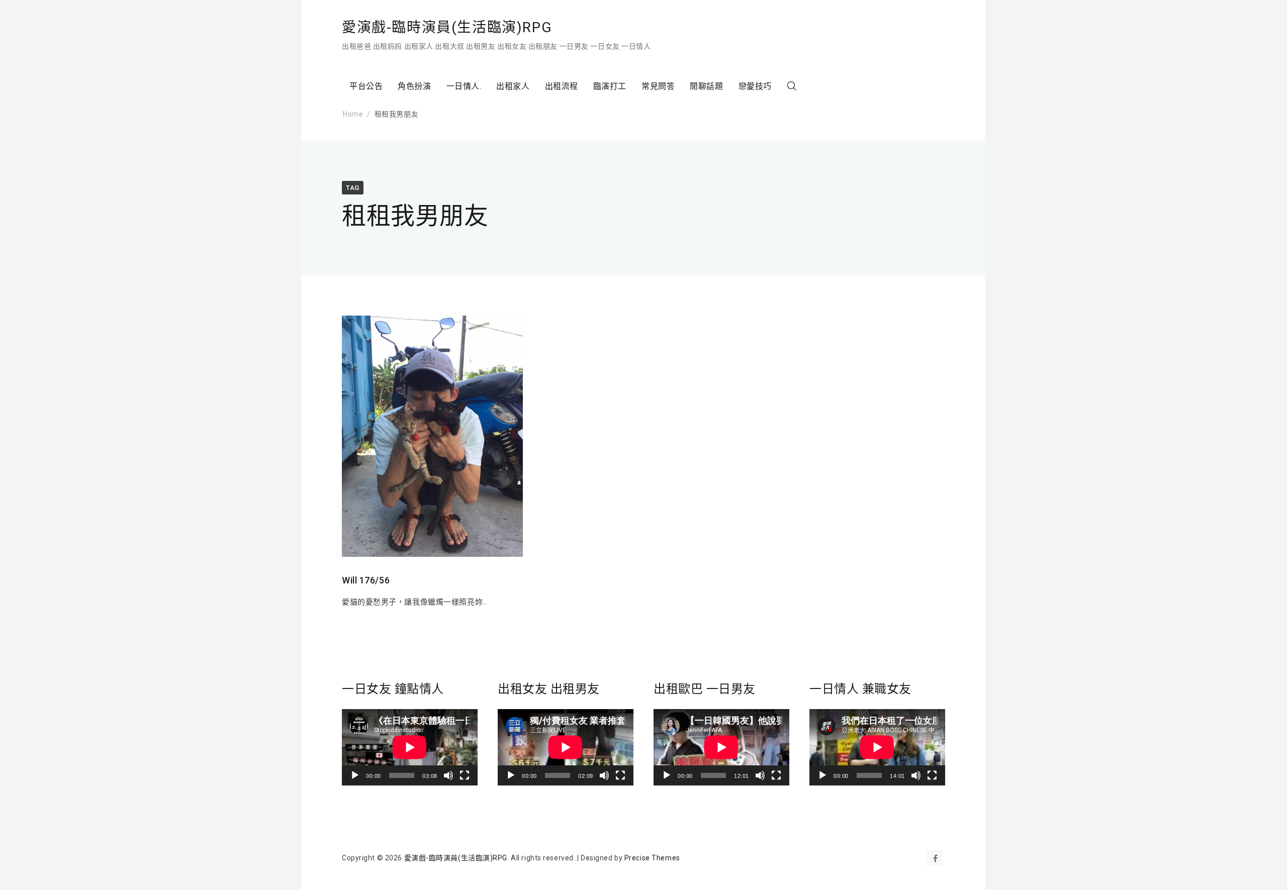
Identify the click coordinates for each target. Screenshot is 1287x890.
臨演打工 (609, 86)
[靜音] (448, 775)
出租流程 (561, 86)
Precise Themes (652, 858)
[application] (410, 747)
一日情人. (464, 86)
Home (353, 114)
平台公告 (366, 86)
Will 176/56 (366, 580)
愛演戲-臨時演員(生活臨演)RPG (447, 27)
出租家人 (512, 86)
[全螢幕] (464, 775)
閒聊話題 (706, 86)
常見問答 (658, 86)
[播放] (355, 775)
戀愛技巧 (755, 86)
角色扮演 (414, 86)
